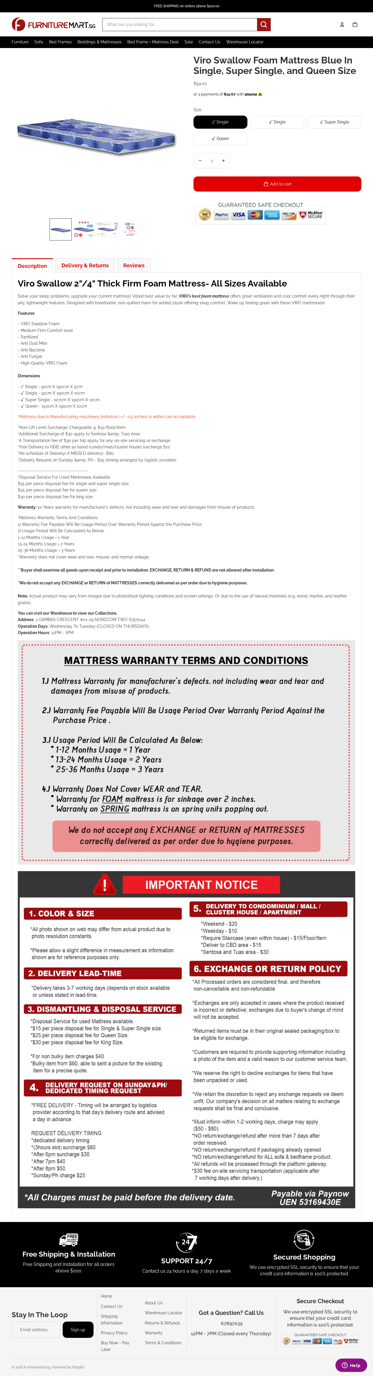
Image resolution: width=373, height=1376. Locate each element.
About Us (154, 1303)
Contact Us (111, 1306)
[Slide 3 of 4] (107, 229)
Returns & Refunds (162, 1323)
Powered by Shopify (68, 1367)
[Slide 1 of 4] (60, 229)
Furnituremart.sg (37, 1367)
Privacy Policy (114, 1333)
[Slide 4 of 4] (130, 229)
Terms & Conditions (163, 1342)
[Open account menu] (342, 24)
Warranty (154, 1333)
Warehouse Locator (163, 1312)
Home (106, 1296)
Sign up (78, 1329)
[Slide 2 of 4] (83, 229)
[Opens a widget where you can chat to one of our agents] (351, 1366)
